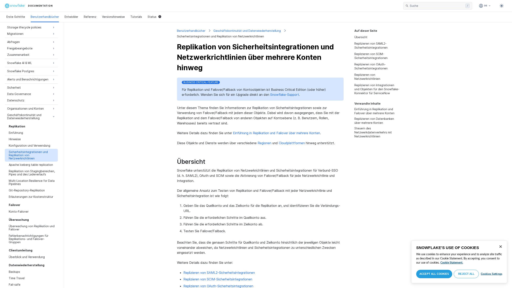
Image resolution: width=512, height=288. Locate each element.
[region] (459, 261)
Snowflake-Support (284, 95)
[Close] (500, 246)
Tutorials (136, 16)
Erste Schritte (15, 16)
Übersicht (360, 37)
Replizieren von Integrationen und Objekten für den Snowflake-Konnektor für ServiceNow (376, 89)
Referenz (90, 16)
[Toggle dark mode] (502, 6)
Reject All (466, 273)
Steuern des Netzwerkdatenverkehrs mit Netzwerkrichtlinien (373, 132)
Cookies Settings (491, 273)
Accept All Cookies (434, 273)
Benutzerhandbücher (45, 16)
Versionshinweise (113, 16)
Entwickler (71, 16)
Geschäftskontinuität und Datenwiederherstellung (247, 30)
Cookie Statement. (451, 262)
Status (152, 16)
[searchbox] (437, 5)
